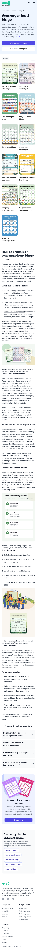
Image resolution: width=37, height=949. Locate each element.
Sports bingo (6, 911)
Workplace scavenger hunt (14, 302)
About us (5, 931)
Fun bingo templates (18, 11)
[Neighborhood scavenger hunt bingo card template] (27, 194)
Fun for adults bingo (12, 855)
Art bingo (5, 914)
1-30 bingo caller (25, 911)
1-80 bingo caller (25, 914)
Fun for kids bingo (12, 860)
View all (4, 917)
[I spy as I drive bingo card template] (27, 103)
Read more (20, 37)
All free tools (23, 919)
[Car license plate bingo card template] (10, 103)
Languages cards (7, 908)
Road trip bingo (11, 869)
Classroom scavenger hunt (14, 312)
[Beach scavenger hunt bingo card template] (10, 164)
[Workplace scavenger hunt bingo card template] (27, 73)
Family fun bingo (11, 850)
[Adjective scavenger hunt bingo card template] (10, 225)
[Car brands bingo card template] (10, 134)
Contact (4, 942)
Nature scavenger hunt (13, 291)
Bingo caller (23, 908)
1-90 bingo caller (25, 917)
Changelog (5, 933)
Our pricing (5, 928)
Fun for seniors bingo (13, 864)
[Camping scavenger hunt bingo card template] (10, 194)
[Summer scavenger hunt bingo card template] (27, 164)
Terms (4, 939)
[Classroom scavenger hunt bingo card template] (27, 134)
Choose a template (19, 49)
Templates (5, 11)
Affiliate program (7, 936)
